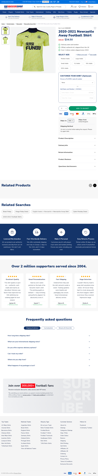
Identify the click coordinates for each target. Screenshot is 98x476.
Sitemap (62, 428)
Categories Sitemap (66, 430)
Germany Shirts (25, 435)
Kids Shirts (44, 441)
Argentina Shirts (26, 425)
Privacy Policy (64, 459)
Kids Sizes (61, 12)
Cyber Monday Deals (80, 212)
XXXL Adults (64, 68)
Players (11, 12)
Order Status (64, 435)
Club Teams (30, 12)
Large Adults (79, 59)
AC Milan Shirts (6, 425)
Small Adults (64, 63)
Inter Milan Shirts (6, 435)
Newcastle (19, 24)
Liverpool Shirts (6, 441)
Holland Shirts (25, 438)
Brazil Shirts (24, 428)
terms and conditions (39, 395)
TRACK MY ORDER (74, 2)
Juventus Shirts (6, 438)
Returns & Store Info (65, 328)
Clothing (48, 12)
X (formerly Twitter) (86, 428)
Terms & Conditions (66, 461)
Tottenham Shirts (6, 446)
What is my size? (82, 55)
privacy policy (27, 395)
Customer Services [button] (66, 422)
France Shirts (25, 433)
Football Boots (45, 430)
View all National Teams (28, 448)
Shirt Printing (64, 443)
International (39, 12)
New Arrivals (84, 12)
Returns (62, 438)
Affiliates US (64, 448)
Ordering (63, 454)
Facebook (83, 425)
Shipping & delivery (32, 328)
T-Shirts (69, 12)
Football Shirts (19, 12)
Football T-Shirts (46, 433)
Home (4, 12)
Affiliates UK (64, 451)
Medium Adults (65, 59)
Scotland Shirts (25, 443)
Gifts (54, 12)
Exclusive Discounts (66, 464)
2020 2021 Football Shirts (12, 217)
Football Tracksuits (46, 435)
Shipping (63, 441)
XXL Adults (89, 63)
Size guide (93, 55)
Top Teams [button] (4, 422)
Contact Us (63, 456)
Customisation (48, 328)
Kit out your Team (46, 425)
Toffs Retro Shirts (46, 443)
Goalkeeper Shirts (46, 438)
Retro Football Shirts (47, 428)
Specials (92, 12)
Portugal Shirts (25, 441)
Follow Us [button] (83, 422)
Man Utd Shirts (6, 443)
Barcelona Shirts (6, 430)
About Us (63, 425)
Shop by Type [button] (45, 422)
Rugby (76, 12)
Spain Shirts (24, 446)
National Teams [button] (26, 422)
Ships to (63, 121)
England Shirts (25, 430)
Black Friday (7, 212)
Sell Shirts (63, 446)
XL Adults (77, 63)
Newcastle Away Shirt (30, 24)
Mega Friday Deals (22, 212)
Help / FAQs (64, 433)
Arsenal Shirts (5, 428)
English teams (10, 24)
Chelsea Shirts (5, 433)
